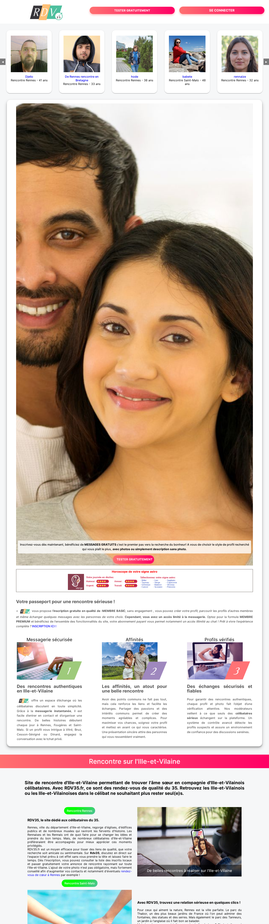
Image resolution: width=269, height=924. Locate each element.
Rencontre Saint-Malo (79, 883)
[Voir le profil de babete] (187, 51)
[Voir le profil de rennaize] (240, 51)
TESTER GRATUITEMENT (132, 10)
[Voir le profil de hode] (134, 51)
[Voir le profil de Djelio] (29, 51)
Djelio (29, 76)
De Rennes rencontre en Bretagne (82, 78)
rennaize (240, 76)
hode (134, 76)
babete (187, 76)
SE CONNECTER (222, 10)
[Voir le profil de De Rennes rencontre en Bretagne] (81, 51)
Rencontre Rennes (79, 811)
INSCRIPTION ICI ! (44, 626)
